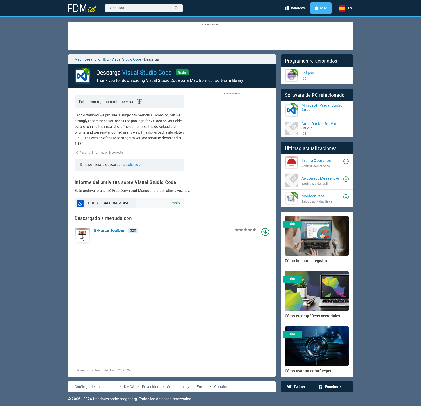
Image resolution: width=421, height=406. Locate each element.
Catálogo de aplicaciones (95, 387)
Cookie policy (178, 387)
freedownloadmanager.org (115, 399)
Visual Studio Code (126, 59)
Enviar (202, 387)
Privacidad (150, 387)
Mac (78, 59)
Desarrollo (92, 59)
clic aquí (134, 164)
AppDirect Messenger (320, 178)
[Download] (346, 161)
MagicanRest (312, 196)
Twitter (299, 387)
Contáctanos (224, 387)
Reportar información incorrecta (101, 152)
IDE (106, 59)
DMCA (129, 387)
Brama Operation (316, 160)
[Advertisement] (210, 36)
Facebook (333, 387)
